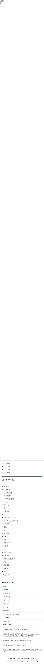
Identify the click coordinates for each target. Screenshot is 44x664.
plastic (6, 502)
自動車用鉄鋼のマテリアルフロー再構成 (14, 645)
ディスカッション (9, 517)
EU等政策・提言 (9, 499)
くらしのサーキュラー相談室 (11, 614)
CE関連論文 (7, 496)
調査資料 (6, 568)
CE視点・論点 (8, 493)
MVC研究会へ (6, 618)
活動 (5, 549)
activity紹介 (7, 486)
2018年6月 (7, 463)
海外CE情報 (7, 552)
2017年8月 (7, 472)
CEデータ (7, 489)
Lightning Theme (22, 661)
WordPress (14, 661)
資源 (5, 571)
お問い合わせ (5, 575)
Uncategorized (8, 505)
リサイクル (7, 524)
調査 (5, 562)
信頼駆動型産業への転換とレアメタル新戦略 (15, 629)
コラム (6, 514)
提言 (5, 540)
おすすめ (6, 508)
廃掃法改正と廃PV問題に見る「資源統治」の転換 (17, 640)
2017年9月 (7, 469)
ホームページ (6, 593)
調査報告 (6, 565)
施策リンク (6, 603)
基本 (5, 530)
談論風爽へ (6, 621)
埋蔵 (5, 527)
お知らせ (6, 511)
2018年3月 (7, 466)
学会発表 (6, 533)
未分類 (6, 546)
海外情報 (6, 555)
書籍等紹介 (7, 543)
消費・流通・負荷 (9, 559)
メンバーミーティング (11, 520)
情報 (5, 536)
